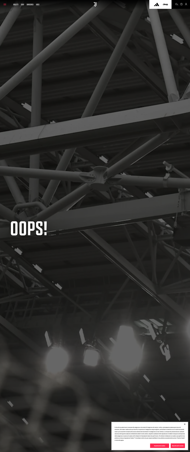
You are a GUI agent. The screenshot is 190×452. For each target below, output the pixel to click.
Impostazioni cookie (159, 445)
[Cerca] (177, 5)
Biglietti (15, 4)
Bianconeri (30, 4)
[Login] (186, 5)
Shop (22, 4)
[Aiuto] (181, 5)
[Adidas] (156, 4)
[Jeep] (165, 4)
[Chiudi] (184, 424)
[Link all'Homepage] (95, 4)
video (37, 4)
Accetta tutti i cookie (178, 445)
